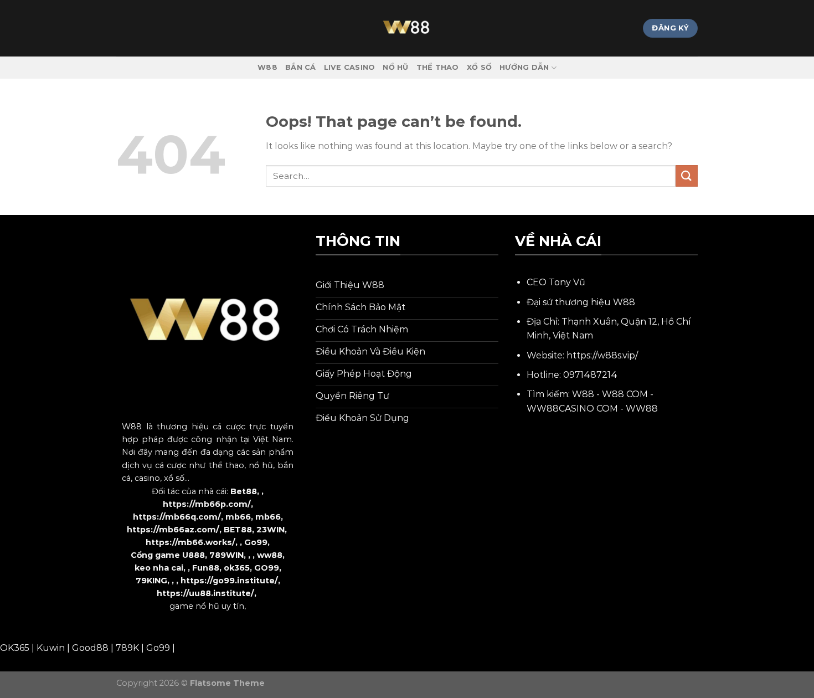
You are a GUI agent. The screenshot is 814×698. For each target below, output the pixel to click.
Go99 (255, 542)
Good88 (90, 648)
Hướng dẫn (524, 67)
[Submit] (687, 176)
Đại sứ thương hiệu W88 (581, 302)
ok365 (237, 568)
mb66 (238, 517)
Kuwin (51, 648)
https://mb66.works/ (190, 542)
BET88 (238, 530)
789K (127, 648)
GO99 (266, 568)
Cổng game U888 (168, 555)
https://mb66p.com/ (207, 504)
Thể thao (437, 67)
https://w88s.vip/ (602, 355)
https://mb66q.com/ (177, 517)
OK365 (14, 648)
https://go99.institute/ (229, 581)
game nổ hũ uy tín (206, 606)
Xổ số (479, 67)
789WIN (226, 555)
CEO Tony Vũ (556, 282)
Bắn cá (300, 67)
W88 (267, 67)
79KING (151, 581)
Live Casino (349, 67)
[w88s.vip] (407, 28)
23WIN (270, 530)
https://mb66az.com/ (173, 530)
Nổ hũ (395, 67)
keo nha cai (159, 568)
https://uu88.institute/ (205, 593)
